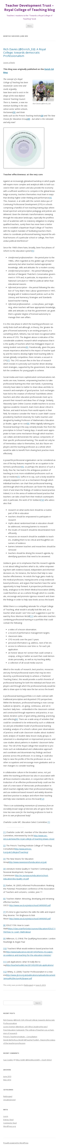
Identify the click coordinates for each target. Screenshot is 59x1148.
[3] (4, 859)
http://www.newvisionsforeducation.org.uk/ (28, 862)
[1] (49, 822)
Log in (5, 1116)
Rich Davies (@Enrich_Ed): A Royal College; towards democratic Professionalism (24, 52)
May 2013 (7, 1080)
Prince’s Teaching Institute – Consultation (20, 1036)
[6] (27, 347)
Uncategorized (9, 1099)
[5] (33, 251)
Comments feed (10, 1123)
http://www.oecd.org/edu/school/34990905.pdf (30, 905)
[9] (22, 466)
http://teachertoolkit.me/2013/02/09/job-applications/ (30, 965)
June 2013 (7, 1076)
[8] (28, 423)
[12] (42, 799)
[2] (4, 845)
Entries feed (8, 1119)
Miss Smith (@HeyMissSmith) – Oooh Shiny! (34, 1060)
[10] (42, 500)
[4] (50, 197)
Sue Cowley (8, 1060)
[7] (8, 360)
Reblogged (28, 985)
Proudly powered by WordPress (15, 1143)
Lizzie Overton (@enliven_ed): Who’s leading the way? (25, 1026)
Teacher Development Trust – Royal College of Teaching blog (29, 7)
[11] (31, 616)
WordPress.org (9, 1126)
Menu (29, 26)
